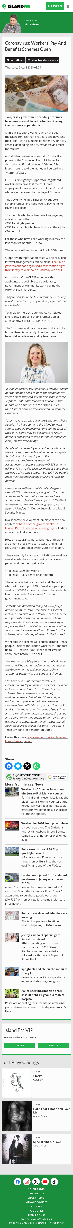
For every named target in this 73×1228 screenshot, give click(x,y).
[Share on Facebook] (9, 766)
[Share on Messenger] (18, 766)
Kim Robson (31, 24)
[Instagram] (27, 1181)
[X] (36, 1181)
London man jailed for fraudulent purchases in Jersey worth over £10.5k (44, 879)
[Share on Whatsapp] (36, 766)
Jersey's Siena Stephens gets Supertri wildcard (40, 937)
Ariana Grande (41, 1116)
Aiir (62, 1222)
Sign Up (53, 1045)
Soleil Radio (36, 1189)
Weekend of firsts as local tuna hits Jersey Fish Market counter (42, 791)
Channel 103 (36, 1193)
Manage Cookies (36, 1202)
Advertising (36, 1197)
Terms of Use (36, 1214)
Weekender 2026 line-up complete (44, 823)
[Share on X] (27, 766)
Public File (37, 1210)
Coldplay (38, 1079)
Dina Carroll (39, 1145)
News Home (17, 60)
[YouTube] (45, 1181)
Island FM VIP (18, 1030)
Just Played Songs (20, 1062)
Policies (36, 1206)
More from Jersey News (45, 60)
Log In (20, 1045)
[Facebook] (17, 1181)
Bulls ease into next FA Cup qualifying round (39, 851)
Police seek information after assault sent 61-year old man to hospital (43, 995)
